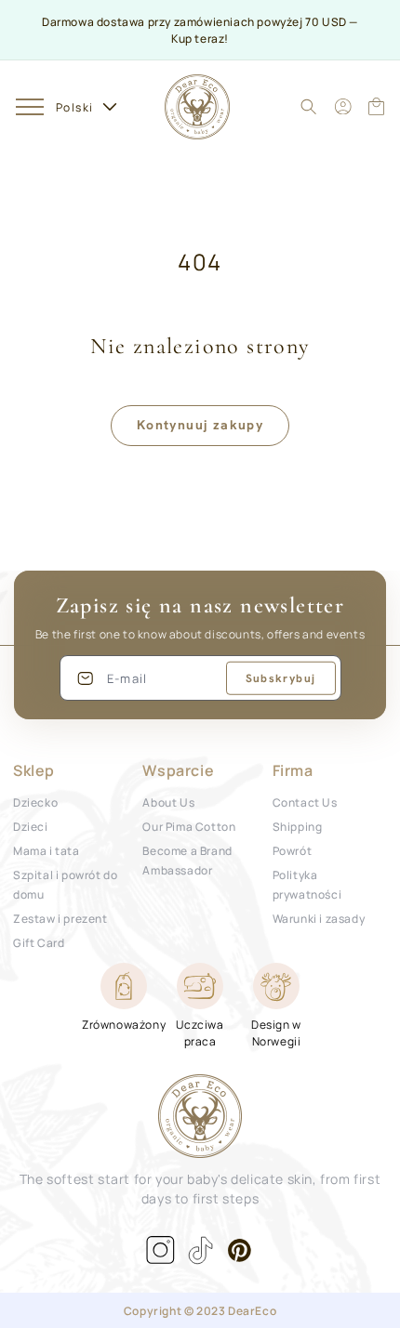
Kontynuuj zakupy (200, 424)
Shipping (298, 826)
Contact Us (305, 801)
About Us (168, 801)
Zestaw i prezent (60, 918)
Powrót (293, 850)
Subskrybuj (281, 678)
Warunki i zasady (319, 918)
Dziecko (35, 801)
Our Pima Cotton (188, 826)
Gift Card (38, 942)
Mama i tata (46, 850)
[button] (29, 106)
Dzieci (30, 826)
